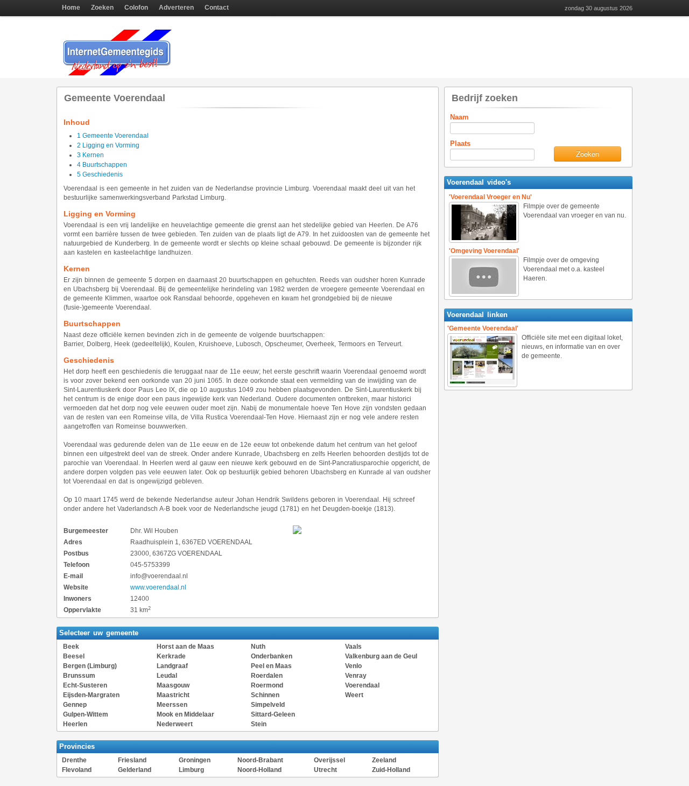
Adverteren (176, 7)
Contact (217, 7)
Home (71, 7)
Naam (459, 117)
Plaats (460, 143)
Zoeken (102, 7)
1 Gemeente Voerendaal (113, 135)
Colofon (136, 7)
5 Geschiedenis (100, 174)
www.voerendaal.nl (158, 587)
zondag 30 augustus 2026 (598, 8)
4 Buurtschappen (102, 165)
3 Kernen (90, 155)
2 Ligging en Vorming (108, 145)
